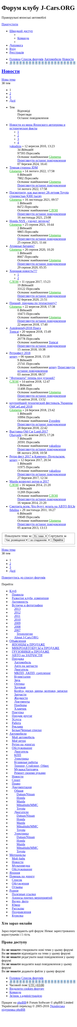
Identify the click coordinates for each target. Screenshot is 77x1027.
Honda (21, 798)
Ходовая (19, 687)
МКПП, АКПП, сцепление (32, 673)
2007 (17, 630)
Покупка (18, 712)
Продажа (18, 658)
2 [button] (10, 93)
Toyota (21, 808)
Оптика (19, 683)
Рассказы (18, 908)
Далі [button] (12, 100)
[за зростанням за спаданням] (40, 540)
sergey (13, 356)
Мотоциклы (17, 855)
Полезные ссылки (24, 894)
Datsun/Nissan (26, 794)
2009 (17, 623)
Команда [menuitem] (23, 38)
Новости (11, 71)
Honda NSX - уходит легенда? (29, 221)
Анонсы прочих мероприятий (32, 897)
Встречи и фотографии (27, 605)
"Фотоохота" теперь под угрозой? (32, 378)
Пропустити (10, 24)
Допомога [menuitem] (16, 45)
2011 (17, 616)
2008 (17, 626)
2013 (17, 608)
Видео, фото (20, 901)
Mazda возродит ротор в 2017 (29, 481)
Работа (16, 723)
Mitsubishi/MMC (27, 805)
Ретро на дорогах (23, 744)
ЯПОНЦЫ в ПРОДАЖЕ (28, 644)
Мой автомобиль (23, 737)
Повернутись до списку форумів (23, 577)
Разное (14, 890)
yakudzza (15, 146)
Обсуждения (20, 883)
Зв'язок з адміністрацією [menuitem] (25, 995)
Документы (22, 701)
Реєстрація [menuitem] (16, 52)
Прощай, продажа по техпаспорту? (33, 303)
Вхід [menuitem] (12, 49)
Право (16, 783)
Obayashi (15, 435)
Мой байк (18, 858)
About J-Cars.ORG (26, 637)
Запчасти (20, 694)
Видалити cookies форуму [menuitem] (26, 988)
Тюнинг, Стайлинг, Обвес (31, 765)
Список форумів (32, 978)
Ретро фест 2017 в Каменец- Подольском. (37, 456)
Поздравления (21, 912)
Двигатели (21, 812)
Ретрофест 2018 (19, 353)
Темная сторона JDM (23, 167)
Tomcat (14, 331)
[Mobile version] (9, 62)
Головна (15, 978)
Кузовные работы (26, 762)
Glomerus (55, 157)
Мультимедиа (21, 865)
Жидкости (21, 698)
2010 (17, 619)
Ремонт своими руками (30, 773)
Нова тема (8, 79)
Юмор (16, 905)
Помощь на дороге (22, 876)
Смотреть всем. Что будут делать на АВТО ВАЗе (42, 506)
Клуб (12, 591)
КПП (17, 755)
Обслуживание (22, 748)
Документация (22, 787)
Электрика (21, 758)
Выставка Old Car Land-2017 (28, 431)
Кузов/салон (22, 676)
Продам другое (22, 715)
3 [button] (10, 97)
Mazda (21, 801)
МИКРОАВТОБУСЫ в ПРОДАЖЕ (35, 648)
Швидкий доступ (21, 31)
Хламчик (20, 708)
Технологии (25, 633)
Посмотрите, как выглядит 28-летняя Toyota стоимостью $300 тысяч (39, 194)
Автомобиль (22, 662)
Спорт (16, 780)
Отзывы (17, 887)
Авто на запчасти (26, 666)
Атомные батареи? (22, 246)
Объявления (17, 641)
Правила (17, 594)
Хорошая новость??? (23, 271)
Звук (17, 680)
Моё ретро (19, 740)
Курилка (17, 915)
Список (17, 880)
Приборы (20, 705)
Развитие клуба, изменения (30, 598)
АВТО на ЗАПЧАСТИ (27, 655)
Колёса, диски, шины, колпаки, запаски (41, 691)
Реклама (17, 726)
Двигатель (21, 669)
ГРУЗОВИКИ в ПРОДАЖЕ (30, 651)
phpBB (21, 1002)
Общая (18, 790)
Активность (20, 601)
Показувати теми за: (19, 536)
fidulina (14, 510)
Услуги (16, 719)
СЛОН (53, 210)
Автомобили (18, 733)
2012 (17, 612)
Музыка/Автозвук (26, 769)
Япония (14, 872)
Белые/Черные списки (27, 730)
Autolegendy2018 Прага (25, 328)
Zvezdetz (54, 420)
